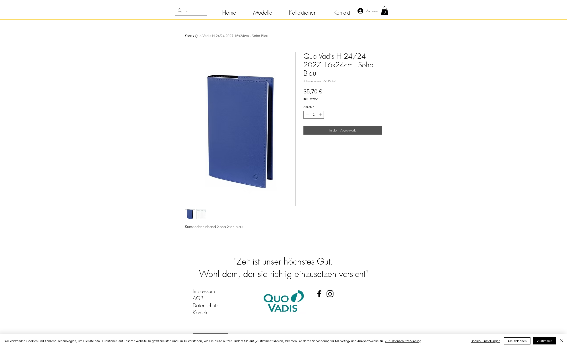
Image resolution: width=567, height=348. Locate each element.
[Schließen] (561, 340)
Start (188, 36)
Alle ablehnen (517, 341)
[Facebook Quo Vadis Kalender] (319, 293)
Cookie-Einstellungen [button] (485, 341)
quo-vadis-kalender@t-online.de (226, 319)
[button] (229, 10)
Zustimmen (545, 341)
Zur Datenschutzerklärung (403, 341)
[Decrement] (306, 114)
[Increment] (320, 114)
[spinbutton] (313, 114)
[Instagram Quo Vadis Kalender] (330, 293)
